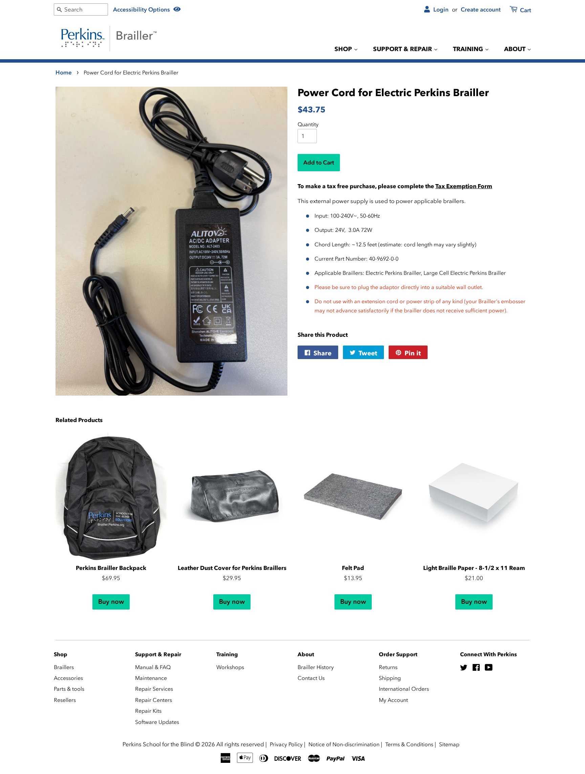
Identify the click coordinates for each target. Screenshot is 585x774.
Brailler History (316, 667)
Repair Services (154, 688)
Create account (481, 9)
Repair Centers (153, 699)
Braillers (64, 667)
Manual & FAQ (153, 667)
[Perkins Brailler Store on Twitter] (464, 668)
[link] (516, 10)
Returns (388, 667)
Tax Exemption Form (463, 186)
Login (440, 9)
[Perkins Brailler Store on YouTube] (489, 668)
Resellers (65, 699)
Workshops (230, 667)
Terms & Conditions (409, 744)
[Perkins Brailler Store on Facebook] (476, 668)
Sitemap (449, 744)
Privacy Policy (286, 744)
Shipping (390, 678)
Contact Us (311, 678)
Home (64, 72)
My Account (393, 699)
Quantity (308, 124)
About (515, 49)
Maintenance (151, 678)
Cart (525, 10)
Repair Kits (148, 710)
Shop (344, 49)
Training (469, 49)
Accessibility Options (142, 9)
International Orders (404, 688)
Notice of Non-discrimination (344, 744)
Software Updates (157, 721)
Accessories (68, 678)
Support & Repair (403, 49)
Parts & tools (69, 688)
